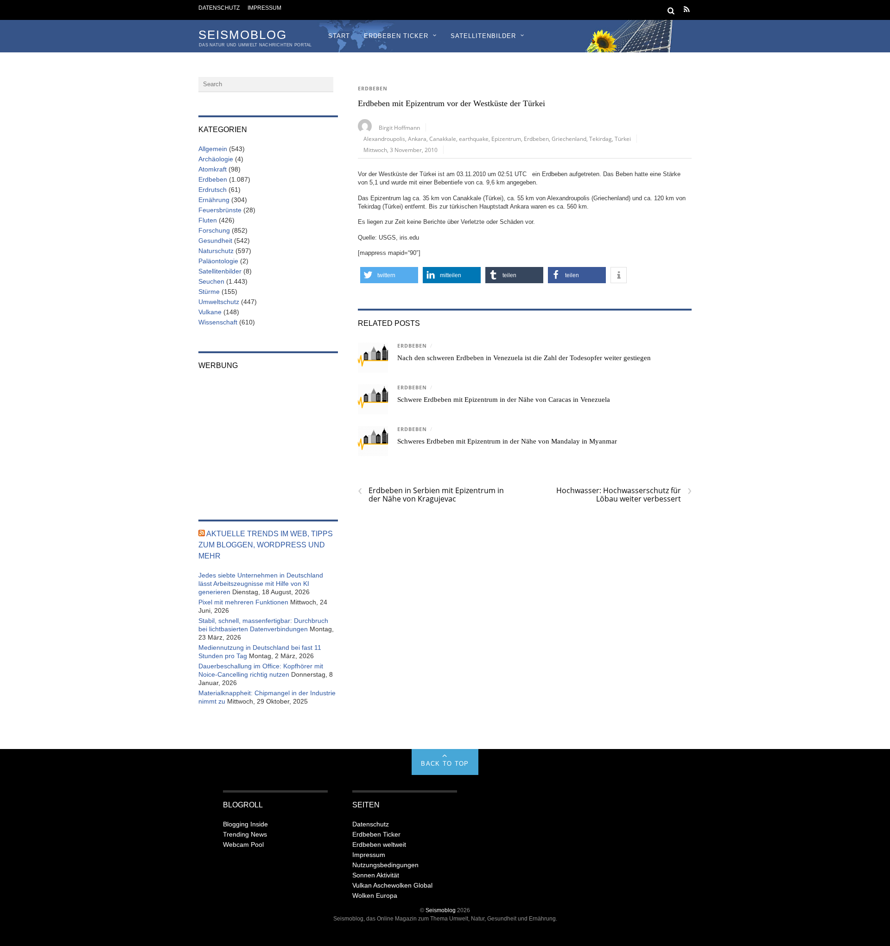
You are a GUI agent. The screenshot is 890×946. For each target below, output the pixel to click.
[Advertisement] (268, 438)
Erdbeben (373, 88)
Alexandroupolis (384, 138)
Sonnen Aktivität (375, 875)
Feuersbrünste (220, 210)
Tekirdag (600, 138)
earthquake (474, 138)
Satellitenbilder (483, 35)
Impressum (264, 8)
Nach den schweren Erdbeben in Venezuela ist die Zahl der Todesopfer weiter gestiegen (524, 358)
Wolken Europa (374, 895)
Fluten (207, 220)
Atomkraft (212, 169)
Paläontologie (218, 261)
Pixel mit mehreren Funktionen (243, 602)
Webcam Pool (243, 844)
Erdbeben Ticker (396, 35)
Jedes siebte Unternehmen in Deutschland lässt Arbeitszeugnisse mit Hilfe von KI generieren (260, 583)
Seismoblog (441, 910)
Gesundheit (215, 240)
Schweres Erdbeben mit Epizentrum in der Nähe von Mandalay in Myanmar (507, 441)
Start (339, 35)
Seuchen (211, 281)
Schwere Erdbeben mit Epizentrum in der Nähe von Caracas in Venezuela (503, 399)
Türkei (623, 138)
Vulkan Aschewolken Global (392, 885)
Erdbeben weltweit (379, 844)
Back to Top (445, 763)
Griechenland (569, 138)
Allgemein (212, 148)
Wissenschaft (217, 322)
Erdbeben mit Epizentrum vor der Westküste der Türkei (451, 103)
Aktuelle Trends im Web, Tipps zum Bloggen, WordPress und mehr (265, 545)
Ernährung (213, 199)
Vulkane (210, 312)
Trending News (245, 834)
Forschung (214, 230)
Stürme (209, 291)
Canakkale (442, 138)
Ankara (417, 138)
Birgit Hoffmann (399, 127)
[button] (389, 275)
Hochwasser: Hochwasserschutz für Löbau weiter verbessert (624, 494)
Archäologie (215, 159)
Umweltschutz (218, 301)
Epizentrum (506, 138)
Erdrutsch (212, 189)
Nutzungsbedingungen (385, 865)
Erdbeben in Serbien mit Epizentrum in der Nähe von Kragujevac (431, 494)
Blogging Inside (245, 824)
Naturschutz (216, 250)
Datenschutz (219, 8)
